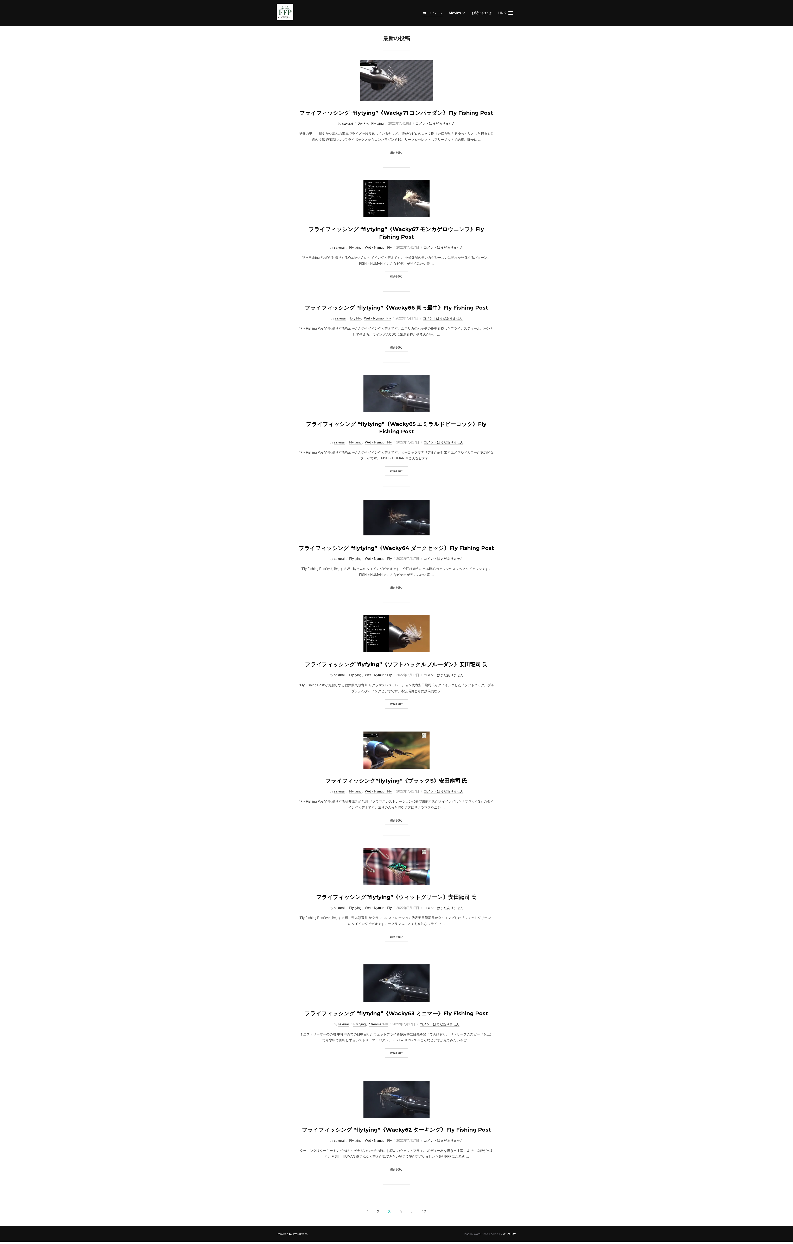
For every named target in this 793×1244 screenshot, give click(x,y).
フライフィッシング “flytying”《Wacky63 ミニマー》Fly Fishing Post (396, 1013)
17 (424, 1211)
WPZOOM (509, 1234)
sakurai (347, 123)
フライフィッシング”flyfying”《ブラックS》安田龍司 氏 (396, 780)
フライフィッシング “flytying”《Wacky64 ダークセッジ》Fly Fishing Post (396, 548)
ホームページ (433, 13)
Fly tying (377, 123)
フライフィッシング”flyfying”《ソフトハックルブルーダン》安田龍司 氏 (396, 664)
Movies (455, 13)
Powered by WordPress (292, 1234)
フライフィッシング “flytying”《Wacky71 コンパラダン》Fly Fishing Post (396, 113)
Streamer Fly (378, 1024)
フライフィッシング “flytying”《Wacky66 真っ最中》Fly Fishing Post (396, 307)
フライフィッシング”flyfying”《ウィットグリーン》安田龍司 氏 (396, 897)
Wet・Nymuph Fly (378, 247)
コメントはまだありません (435, 123)
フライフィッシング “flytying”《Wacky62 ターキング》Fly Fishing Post (396, 1129)
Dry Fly (362, 123)
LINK (502, 13)
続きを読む (399, 152)
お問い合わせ (481, 13)
